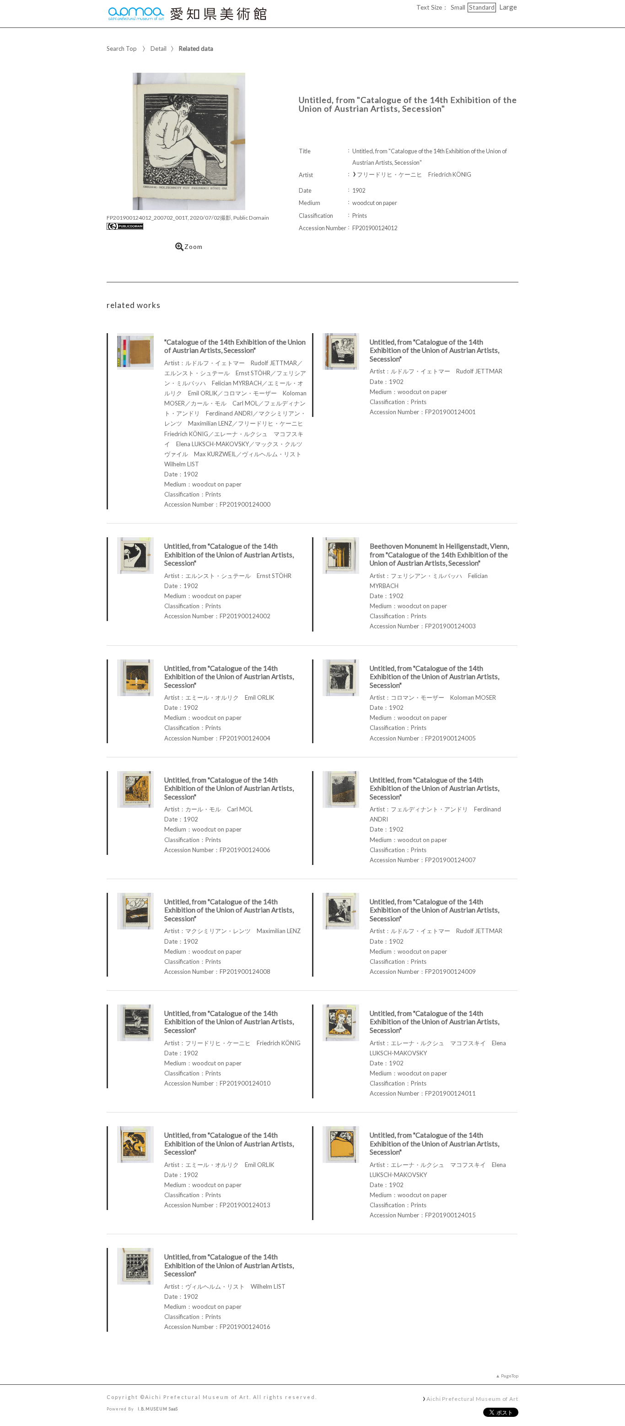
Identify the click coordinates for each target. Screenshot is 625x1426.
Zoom (193, 246)
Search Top (122, 48)
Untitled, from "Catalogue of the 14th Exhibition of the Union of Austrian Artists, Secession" (434, 350)
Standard (482, 7)
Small (458, 7)
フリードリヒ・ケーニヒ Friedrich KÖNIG (414, 174)
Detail (159, 48)
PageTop (509, 1375)
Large (508, 7)
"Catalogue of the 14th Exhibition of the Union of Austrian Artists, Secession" (235, 346)
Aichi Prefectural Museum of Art (472, 1398)
